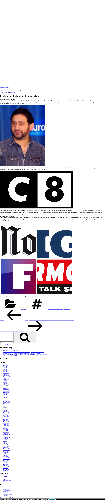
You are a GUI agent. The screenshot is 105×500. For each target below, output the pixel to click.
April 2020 (5, 443)
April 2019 (5, 456)
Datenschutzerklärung (8, 494)
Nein (53, 499)
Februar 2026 (6, 373)
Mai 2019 (5, 455)
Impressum (5, 495)
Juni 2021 (5, 428)
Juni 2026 (5, 367)
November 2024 (6, 388)
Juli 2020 (5, 439)
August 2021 (6, 425)
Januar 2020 (5, 447)
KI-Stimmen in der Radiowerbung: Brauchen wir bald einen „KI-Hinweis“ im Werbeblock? (23, 352)
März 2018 (5, 465)
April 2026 (5, 370)
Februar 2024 (6, 398)
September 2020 (6, 437)
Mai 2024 (5, 394)
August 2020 (6, 438)
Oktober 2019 (6, 451)
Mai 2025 (5, 382)
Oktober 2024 (6, 389)
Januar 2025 (5, 385)
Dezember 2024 (6, 387)
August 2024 (6, 392)
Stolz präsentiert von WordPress (7, 497)
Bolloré (57, 309)
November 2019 (6, 450)
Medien (4, 479)
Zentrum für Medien (4, 87)
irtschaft (4, 478)
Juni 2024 (5, 393)
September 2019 (6, 452)
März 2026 (5, 371)
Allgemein (23, 309)
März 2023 (5, 410)
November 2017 (6, 470)
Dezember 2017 (6, 469)
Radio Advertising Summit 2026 (10, 355)
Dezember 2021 (6, 421)
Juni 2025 (5, 380)
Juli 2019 (5, 453)
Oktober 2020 (6, 436)
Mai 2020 (5, 442)
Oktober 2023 (6, 403)
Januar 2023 (5, 411)
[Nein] (55, 499)
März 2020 (5, 444)
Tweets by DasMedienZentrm (6, 344)
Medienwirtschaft (7, 480)
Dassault (61, 309)
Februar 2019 (6, 457)
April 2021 (5, 429)
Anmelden (5, 487)
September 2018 (6, 459)
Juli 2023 (5, 406)
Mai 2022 (5, 418)
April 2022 (5, 419)
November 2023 (6, 402)
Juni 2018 (5, 462)
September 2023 (6, 405)
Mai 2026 (5, 369)
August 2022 (6, 416)
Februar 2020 (6, 446)
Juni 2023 (5, 407)
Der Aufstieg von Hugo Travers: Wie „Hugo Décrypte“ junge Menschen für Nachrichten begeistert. (25, 354)
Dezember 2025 (6, 375)
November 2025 (6, 376)
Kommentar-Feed (7, 490)
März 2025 (5, 383)
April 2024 (5, 396)
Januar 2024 (5, 400)
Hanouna (66, 309)
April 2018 (5, 464)
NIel (69, 309)
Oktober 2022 (6, 415)
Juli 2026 (5, 366)
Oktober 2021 (6, 423)
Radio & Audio (6, 481)
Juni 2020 (5, 441)
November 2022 (6, 414)
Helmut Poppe (12, 92)
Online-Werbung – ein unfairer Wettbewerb (12, 350)
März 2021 (5, 430)
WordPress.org (6, 491)
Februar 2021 (6, 432)
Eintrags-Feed (6, 489)
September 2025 (6, 379)
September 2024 (6, 391)
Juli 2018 (5, 461)
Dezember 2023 (6, 401)
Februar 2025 (6, 384)
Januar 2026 (5, 374)
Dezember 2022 (6, 412)
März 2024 (5, 397)
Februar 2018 (6, 466)
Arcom (49, 309)
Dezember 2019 (6, 448)
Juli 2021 (5, 427)
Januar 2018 (5, 468)
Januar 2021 (5, 433)
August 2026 (6, 365)
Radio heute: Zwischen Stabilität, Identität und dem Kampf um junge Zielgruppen (21, 353)
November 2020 (6, 434)
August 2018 (6, 460)
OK (50, 499)
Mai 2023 (5, 409)
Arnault (53, 309)
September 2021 (6, 424)
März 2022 (5, 420)
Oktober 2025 (6, 378)
